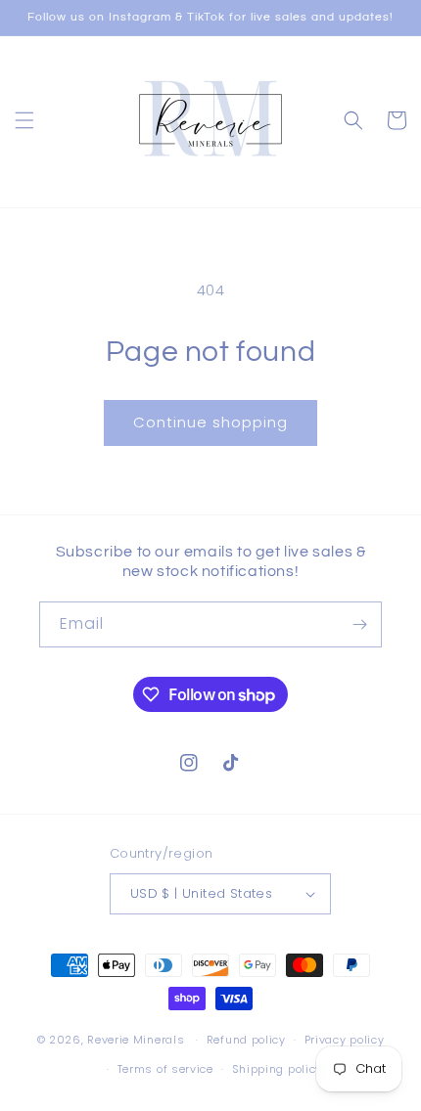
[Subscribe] (359, 624)
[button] (24, 120)
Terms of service (165, 1069)
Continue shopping (210, 422)
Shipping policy (277, 1069)
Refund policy (246, 1039)
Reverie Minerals (135, 1039)
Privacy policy (344, 1039)
